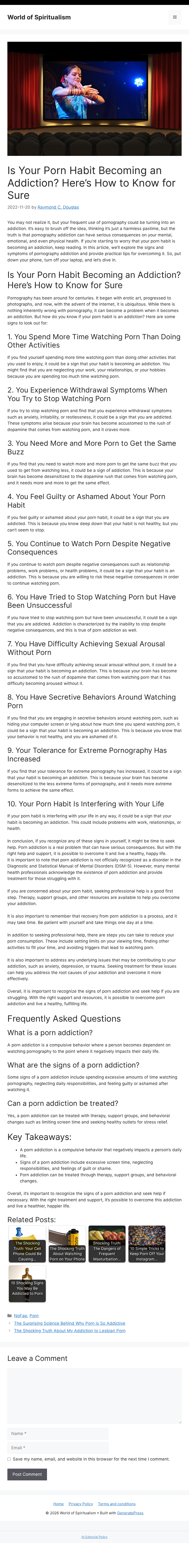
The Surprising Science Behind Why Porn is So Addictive (69, 1323)
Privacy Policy (81, 1504)
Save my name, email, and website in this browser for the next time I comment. (91, 1459)
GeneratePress (130, 1513)
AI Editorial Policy (94, 1537)
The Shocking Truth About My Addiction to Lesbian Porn (70, 1330)
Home (58, 1504)
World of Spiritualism (39, 17)
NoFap (20, 1315)
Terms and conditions (117, 1504)
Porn (34, 1315)
